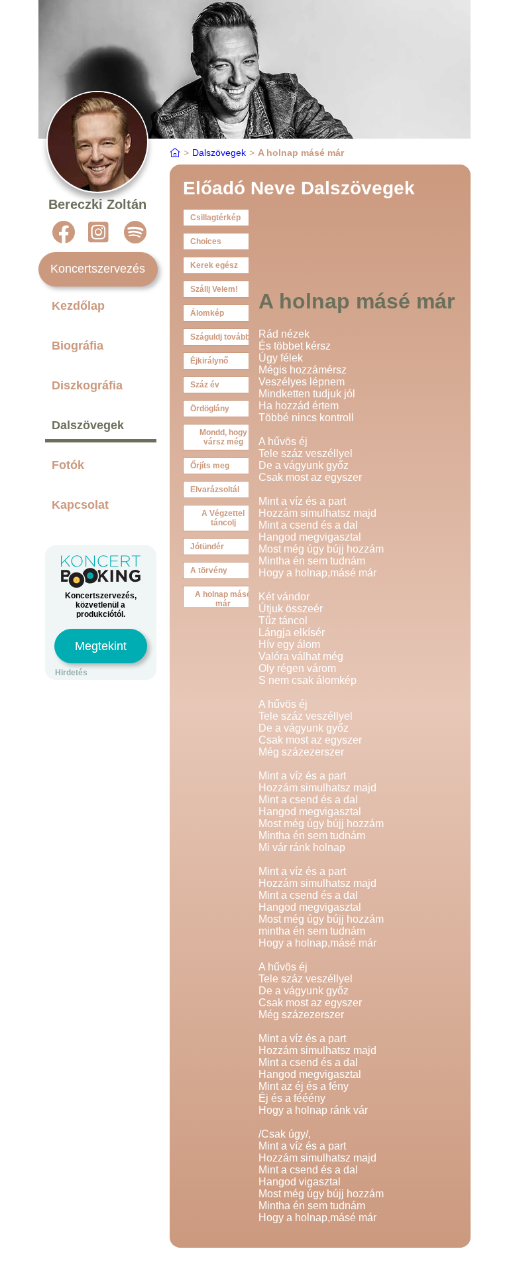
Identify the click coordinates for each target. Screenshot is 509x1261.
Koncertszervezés (97, 268)
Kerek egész (214, 265)
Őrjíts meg (209, 465)
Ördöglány (209, 408)
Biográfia (77, 345)
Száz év (204, 384)
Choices (205, 241)
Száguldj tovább (220, 337)
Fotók (68, 465)
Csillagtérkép (215, 217)
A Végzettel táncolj (223, 518)
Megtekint (101, 646)
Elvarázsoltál (214, 489)
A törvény (208, 570)
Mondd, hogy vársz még (223, 437)
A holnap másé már (223, 599)
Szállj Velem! (214, 289)
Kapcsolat (80, 504)
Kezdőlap (78, 305)
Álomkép (207, 313)
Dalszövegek (88, 425)
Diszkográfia (87, 385)
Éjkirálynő (209, 360)
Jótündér (207, 546)
